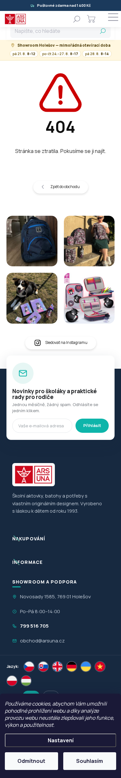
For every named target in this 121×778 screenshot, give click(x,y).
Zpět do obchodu (65, 186)
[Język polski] (11, 680)
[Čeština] (29, 666)
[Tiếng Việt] (100, 666)
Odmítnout (31, 760)
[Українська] (85, 666)
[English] (57, 666)
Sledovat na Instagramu (66, 342)
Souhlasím (89, 760)
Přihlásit (92, 425)
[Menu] (113, 19)
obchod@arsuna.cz (42, 640)
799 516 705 (34, 625)
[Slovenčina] (43, 666)
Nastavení (61, 740)
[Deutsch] (71, 666)
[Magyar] (26, 680)
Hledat (102, 30)
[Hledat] (76, 19)
